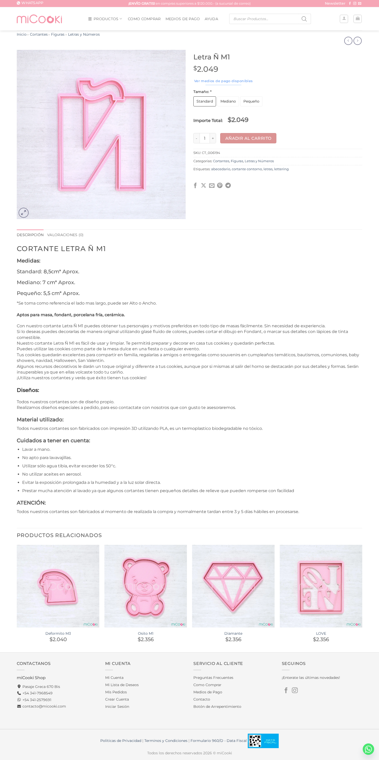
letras (268, 169)
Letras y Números (84, 34)
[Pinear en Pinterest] (220, 186)
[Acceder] (344, 19)
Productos (106, 19)
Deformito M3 (58, 633)
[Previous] (17, 598)
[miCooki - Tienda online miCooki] (39, 18)
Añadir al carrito (248, 138)
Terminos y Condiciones (165, 740)
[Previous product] (357, 41)
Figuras (57, 34)
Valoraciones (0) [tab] (65, 234)
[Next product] (348, 41)
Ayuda (211, 19)
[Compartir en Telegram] (228, 186)
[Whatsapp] (368, 749)
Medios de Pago (183, 19)
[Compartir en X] (203, 186)
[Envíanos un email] (359, 3)
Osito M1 (145, 633)
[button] (335, 3)
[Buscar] (304, 19)
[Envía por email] (212, 186)
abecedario (220, 169)
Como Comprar (144, 19)
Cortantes (39, 34)
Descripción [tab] (30, 234)
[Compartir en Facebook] (195, 186)
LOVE (321, 633)
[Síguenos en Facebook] (349, 3)
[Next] (362, 598)
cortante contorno (247, 169)
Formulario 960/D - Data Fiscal (219, 740)
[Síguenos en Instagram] (354, 3)
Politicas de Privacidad (120, 740)
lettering (281, 169)
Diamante (233, 633)
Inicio (22, 34)
